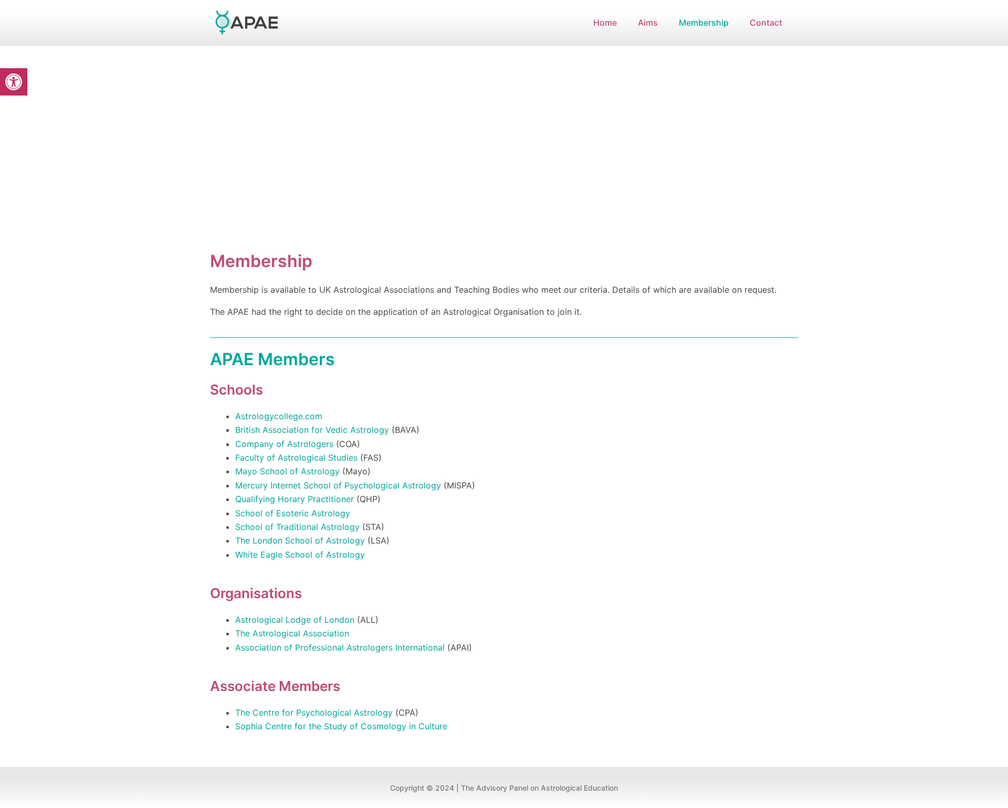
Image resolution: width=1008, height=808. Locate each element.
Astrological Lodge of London (294, 619)
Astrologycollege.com (278, 416)
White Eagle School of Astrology (300, 554)
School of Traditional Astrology (297, 527)
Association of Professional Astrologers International (340, 647)
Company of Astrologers (284, 444)
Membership (704, 22)
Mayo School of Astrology (287, 471)
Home (605, 22)
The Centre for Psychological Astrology (314, 712)
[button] (13, 81)
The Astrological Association (292, 633)
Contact (766, 22)
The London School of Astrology (300, 540)
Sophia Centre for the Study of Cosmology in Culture (341, 726)
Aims (648, 22)
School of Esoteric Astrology (292, 513)
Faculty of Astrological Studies (296, 457)
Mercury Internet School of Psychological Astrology (338, 485)
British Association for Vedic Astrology (312, 429)
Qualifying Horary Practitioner (294, 499)
